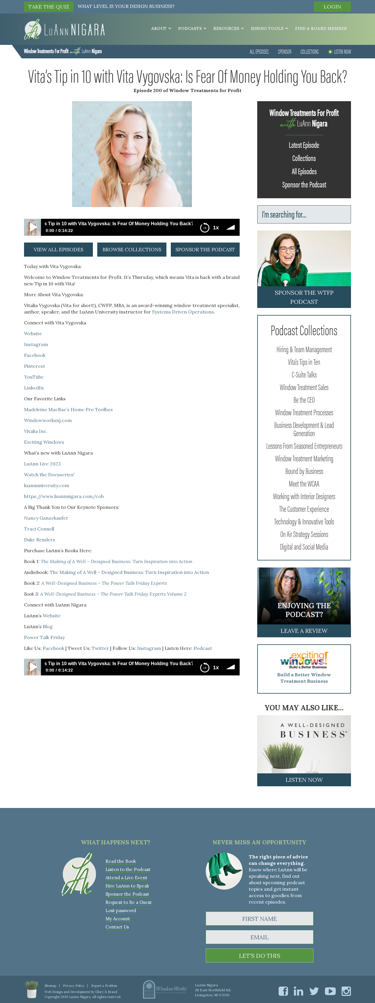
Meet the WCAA (304, 483)
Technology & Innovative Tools (304, 521)
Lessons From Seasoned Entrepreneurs (304, 445)
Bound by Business (304, 470)
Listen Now (342, 51)
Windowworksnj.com (48, 420)
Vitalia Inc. (35, 431)
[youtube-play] (330, 991)
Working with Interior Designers (304, 496)
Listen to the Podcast (128, 869)
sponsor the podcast (205, 249)
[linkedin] (298, 991)
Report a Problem (104, 986)
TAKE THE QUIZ (48, 6)
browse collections (132, 249)
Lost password (120, 910)
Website (33, 333)
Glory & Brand (106, 992)
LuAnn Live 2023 (42, 464)
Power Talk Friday (44, 637)
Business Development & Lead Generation (304, 428)
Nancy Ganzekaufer (46, 518)
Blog (48, 626)
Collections (310, 51)
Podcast (203, 648)
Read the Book (120, 861)
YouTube (34, 377)
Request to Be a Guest (128, 902)
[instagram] (346, 991)
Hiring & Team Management (304, 349)
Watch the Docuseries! (49, 474)
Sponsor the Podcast (304, 184)
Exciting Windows (44, 442)
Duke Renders (39, 540)
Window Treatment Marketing (304, 458)
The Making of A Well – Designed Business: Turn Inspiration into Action (129, 572)
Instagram (36, 344)
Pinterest (34, 366)
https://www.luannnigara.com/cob (64, 496)
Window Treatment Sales (304, 386)
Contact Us (117, 927)
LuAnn (63, 50)
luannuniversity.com (46, 485)
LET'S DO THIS (259, 955)
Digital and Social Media (304, 546)
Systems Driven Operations (183, 312)
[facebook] (283, 991)
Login (332, 6)
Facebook (34, 355)
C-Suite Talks (304, 374)
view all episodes (58, 249)
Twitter (100, 648)
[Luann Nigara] (64, 29)
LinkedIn (34, 388)
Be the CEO (304, 399)
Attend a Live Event (126, 877)
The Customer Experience (304, 508)
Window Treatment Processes (304, 412)
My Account (117, 918)
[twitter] (314, 991)
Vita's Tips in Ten (304, 361)
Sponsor (284, 51)
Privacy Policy (73, 986)
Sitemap (50, 986)
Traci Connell (39, 529)
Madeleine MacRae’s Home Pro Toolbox (68, 409)
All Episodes (259, 51)
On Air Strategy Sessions (304, 533)
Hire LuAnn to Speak (127, 886)
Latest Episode (304, 144)
